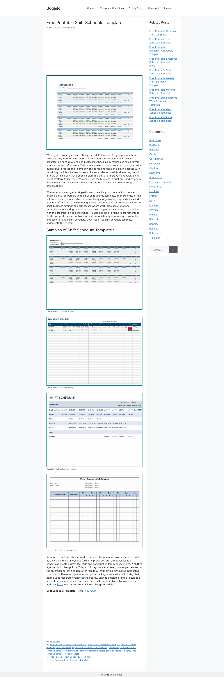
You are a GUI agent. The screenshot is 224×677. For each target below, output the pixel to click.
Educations (155, 177)
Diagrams (154, 172)
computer (52, 574)
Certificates (156, 158)
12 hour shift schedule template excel (68, 644)
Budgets (154, 144)
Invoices (154, 191)
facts (60, 584)
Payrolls (153, 209)
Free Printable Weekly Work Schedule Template (161, 82)
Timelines (154, 237)
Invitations (155, 186)
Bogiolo (53, 8)
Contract (154, 168)
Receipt (153, 219)
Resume (153, 228)
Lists (152, 200)
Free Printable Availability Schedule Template (161, 51)
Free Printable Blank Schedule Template (69, 660)
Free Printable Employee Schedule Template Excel (163, 62)
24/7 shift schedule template (102, 644)
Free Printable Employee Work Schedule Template (163, 101)
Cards (152, 154)
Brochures (155, 140)
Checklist (154, 163)
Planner (153, 214)
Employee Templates (161, 182)
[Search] (173, 249)
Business (154, 149)
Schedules (55, 641)
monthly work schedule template (82, 650)
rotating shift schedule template (114, 650)
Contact (91, 8)
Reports (153, 223)
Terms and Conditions (112, 8)
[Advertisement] (94, 52)
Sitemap (167, 8)
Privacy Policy (136, 8)
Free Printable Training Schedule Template (70, 657)
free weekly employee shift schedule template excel (81, 647)
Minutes (153, 205)
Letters (153, 195)
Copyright (153, 8)
